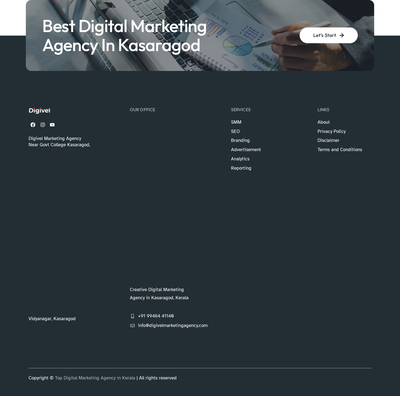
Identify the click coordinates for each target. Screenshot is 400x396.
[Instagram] (42, 124)
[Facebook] (33, 124)
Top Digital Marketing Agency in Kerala (95, 378)
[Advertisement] (59, 231)
